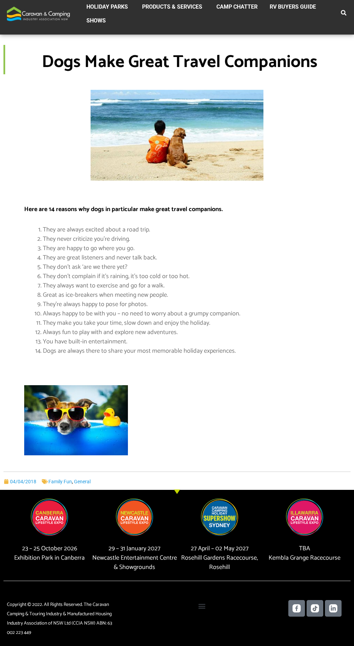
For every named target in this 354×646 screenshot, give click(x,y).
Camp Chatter (237, 6)
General (82, 481)
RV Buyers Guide (293, 6)
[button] (344, 14)
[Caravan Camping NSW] (38, 13)
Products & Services (172, 6)
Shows (96, 20)
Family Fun (60, 481)
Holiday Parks (107, 6)
